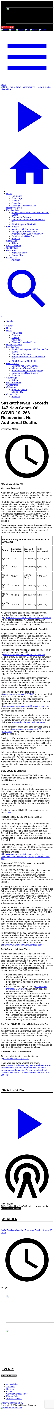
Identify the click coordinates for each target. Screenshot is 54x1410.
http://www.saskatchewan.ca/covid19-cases (23, 945)
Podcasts (16, 238)
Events (15, 215)
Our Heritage (12, 248)
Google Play (17, 255)
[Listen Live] (27, 1122)
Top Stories (17, 196)
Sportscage (17, 198)
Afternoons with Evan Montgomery (27, 234)
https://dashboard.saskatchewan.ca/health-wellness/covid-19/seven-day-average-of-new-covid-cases (25, 856)
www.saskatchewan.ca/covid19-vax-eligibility (24, 654)
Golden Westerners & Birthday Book (28, 220)
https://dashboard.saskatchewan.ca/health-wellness (27, 617)
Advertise (16, 260)
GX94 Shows (12, 227)
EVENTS (8, 1369)
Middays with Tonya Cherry (24, 231)
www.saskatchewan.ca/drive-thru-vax (29, 722)
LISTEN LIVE (7, 27)
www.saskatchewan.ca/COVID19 (18, 694)
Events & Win (12, 210)
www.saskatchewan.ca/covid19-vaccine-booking (25, 706)
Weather (15, 201)
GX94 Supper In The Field (24, 224)
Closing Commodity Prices (24, 205)
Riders (15, 243)
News (9, 194)
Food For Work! (13, 246)
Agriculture (17, 203)
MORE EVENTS (9, 1376)
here (9, 812)
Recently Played (14, 208)
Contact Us (11, 257)
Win (13, 222)
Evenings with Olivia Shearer (25, 236)
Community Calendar (21, 217)
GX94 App (11, 250)
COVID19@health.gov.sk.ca (16, 1058)
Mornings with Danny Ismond (25, 229)
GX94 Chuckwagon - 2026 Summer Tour (30, 212)
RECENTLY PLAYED (11, 1208)
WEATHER (9, 1219)
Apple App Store (19, 253)
